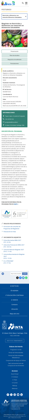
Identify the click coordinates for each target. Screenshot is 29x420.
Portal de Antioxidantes (16, 352)
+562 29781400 (14, 335)
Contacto (14, 304)
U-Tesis (14, 380)
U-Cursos (15, 383)
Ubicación (14, 309)
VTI (15, 414)
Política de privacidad (16, 417)
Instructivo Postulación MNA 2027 (14, 245)
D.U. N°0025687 (8, 262)
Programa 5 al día (15, 349)
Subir (3, 273)
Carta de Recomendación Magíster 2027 (14, 256)
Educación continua (15, 295)
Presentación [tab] (14, 51)
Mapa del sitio (14, 314)
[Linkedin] (21, 394)
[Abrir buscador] (23, 3)
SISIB (13, 414)
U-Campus (14, 377)
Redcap (14, 385)
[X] (11, 394)
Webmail (14, 388)
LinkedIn (23, 278)
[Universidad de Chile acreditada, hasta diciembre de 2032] (15, 404)
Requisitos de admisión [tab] (14, 59)
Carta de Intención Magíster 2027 (14, 250)
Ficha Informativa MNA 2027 (12, 241)
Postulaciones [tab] (14, 63)
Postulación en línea (10, 231)
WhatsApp (26, 278)
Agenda (15, 291)
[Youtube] (18, 394)
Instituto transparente (15, 340)
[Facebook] (8, 394)
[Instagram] (14, 394)
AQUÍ (15, 204)
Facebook (20, 278)
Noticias (15, 286)
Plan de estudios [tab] (14, 55)
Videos (15, 300)
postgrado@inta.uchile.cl (11, 122)
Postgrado (6, 9)
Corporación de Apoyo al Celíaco (16, 360)
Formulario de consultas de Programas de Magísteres (12, 228)
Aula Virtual (14, 374)
